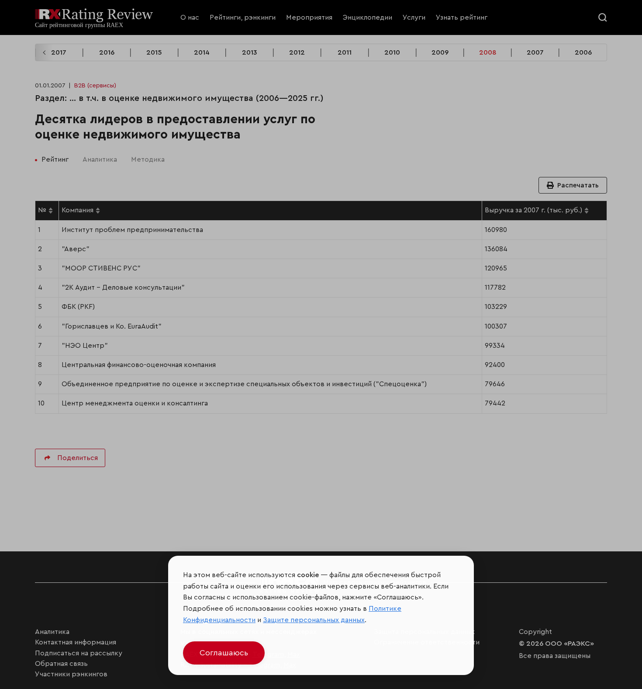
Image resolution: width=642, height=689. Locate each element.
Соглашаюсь (224, 653)
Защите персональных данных (314, 619)
